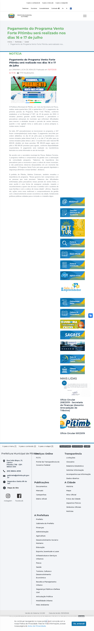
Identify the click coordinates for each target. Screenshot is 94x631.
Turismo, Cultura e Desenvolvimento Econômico (43, 574)
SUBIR (87, 446)
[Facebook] (19, 496)
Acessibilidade (44, 8)
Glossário (70, 462)
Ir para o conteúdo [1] (33, 3)
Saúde (38, 567)
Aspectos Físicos (73, 503)
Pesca (38, 563)
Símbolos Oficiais (73, 507)
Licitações (70, 458)
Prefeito (39, 519)
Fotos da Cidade (73, 499)
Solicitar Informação (75, 470)
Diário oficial (41, 499)
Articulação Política (44, 596)
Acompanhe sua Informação (78, 474)
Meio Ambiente (42, 605)
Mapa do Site (13, 488)
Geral (27, 42)
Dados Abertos (72, 478)
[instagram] (8, 496)
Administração (42, 532)
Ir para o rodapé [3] (62, 3)
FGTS (38, 458)
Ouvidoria (34, 8)
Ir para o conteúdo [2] (27, 446)
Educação (40, 547)
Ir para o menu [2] (47, 3)
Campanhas (41, 495)
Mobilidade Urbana (44, 601)
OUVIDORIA (77, 446)
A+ (63, 8)
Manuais (39, 491)
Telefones (25, 8)
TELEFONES (65, 446)
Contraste (54, 8)
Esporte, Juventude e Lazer (47, 551)
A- (67, 8)
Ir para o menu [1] (9, 446)
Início (9, 42)
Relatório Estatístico (75, 466)
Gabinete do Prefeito (45, 523)
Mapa (68, 491)
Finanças (40, 528)
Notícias (18, 42)
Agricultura (40, 536)
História (69, 486)
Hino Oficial (71, 495)
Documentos (41, 486)
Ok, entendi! (79, 624)
